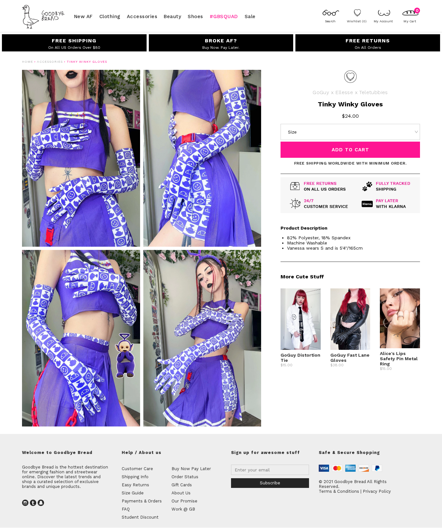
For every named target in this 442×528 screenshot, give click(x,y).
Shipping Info (135, 476)
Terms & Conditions (339, 491)
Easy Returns (135, 484)
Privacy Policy (377, 491)
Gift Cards (181, 484)
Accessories (142, 16)
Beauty (172, 16)
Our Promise (184, 501)
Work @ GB (183, 509)
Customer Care (137, 468)
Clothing (109, 16)
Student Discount (140, 517)
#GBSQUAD (224, 16)
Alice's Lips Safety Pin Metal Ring (399, 358)
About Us (181, 492)
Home (27, 61)
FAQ (126, 509)
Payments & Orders (142, 501)
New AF (83, 16)
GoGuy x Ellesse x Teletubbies (350, 92)
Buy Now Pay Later (191, 468)
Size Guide (133, 492)
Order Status (184, 476)
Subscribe (270, 482)
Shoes (195, 16)
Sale (250, 16)
